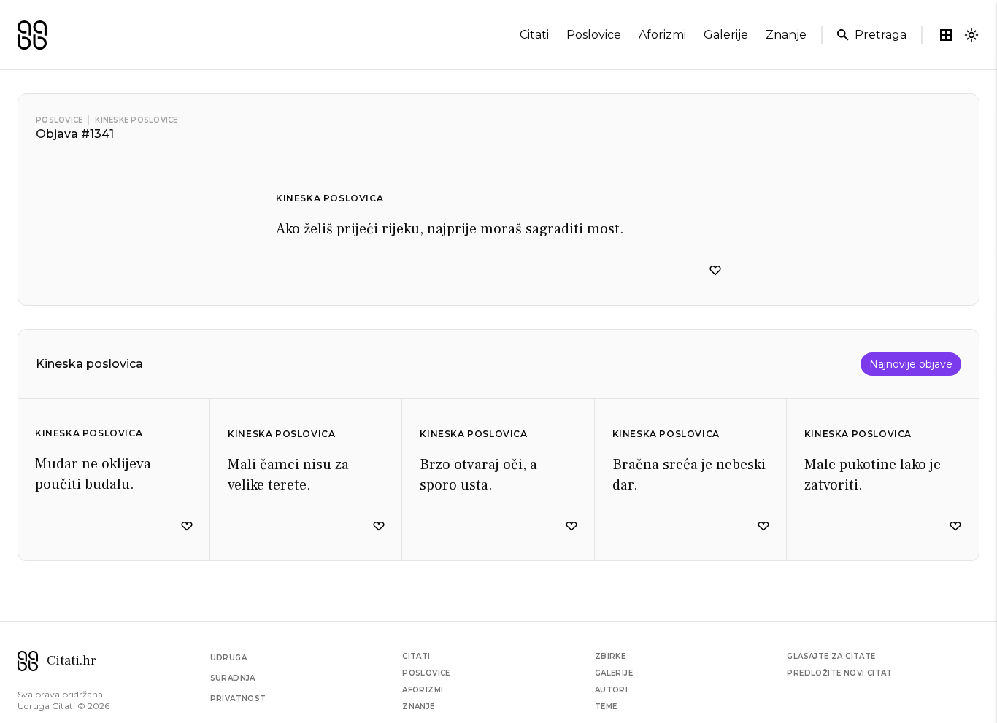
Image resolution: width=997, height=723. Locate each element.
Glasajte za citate (831, 656)
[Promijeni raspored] (946, 35)
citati (534, 35)
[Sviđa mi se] (715, 271)
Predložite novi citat (839, 673)
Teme (606, 706)
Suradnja (232, 678)
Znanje (418, 706)
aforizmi (662, 35)
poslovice (593, 35)
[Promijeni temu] (971, 35)
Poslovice (59, 120)
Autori (611, 690)
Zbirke (610, 656)
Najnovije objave (910, 364)
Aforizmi (422, 690)
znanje (786, 35)
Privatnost (238, 698)
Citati (416, 656)
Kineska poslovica (329, 198)
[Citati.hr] (32, 35)
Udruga (228, 657)
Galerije (614, 673)
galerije (726, 35)
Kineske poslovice (136, 120)
